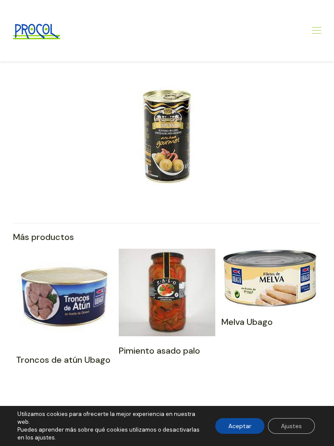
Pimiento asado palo (159, 350)
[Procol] (36, 30)
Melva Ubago (247, 322)
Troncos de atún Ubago (63, 359)
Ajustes (291, 426)
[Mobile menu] (316, 30)
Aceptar (239, 426)
